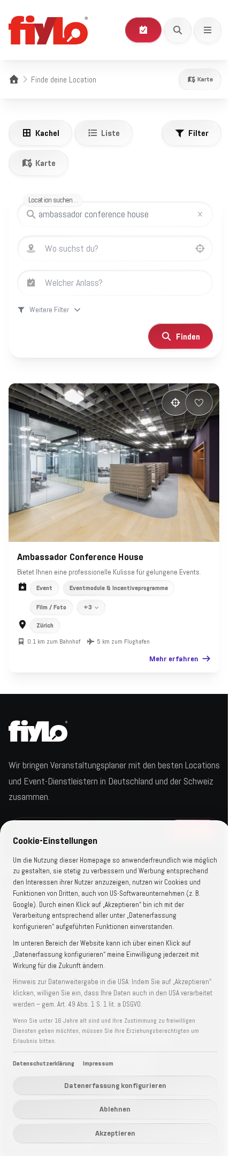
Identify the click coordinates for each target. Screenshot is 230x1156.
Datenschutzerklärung (43, 1063)
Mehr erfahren (165, 652)
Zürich (44, 619)
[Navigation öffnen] (207, 30)
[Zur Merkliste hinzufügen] (191, 402)
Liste (110, 133)
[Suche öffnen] (177, 30)
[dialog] (111, 982)
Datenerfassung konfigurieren (111, 1085)
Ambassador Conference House (80, 550)
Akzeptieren (111, 1133)
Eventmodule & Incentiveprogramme (119, 582)
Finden (180, 336)
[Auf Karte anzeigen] (167, 402)
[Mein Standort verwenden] (200, 248)
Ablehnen (111, 1109)
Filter (198, 133)
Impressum (98, 1063)
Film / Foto (51, 601)
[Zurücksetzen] (200, 214)
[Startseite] (14, 79)
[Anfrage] (143, 30)
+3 (87, 601)
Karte (205, 79)
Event (44, 582)
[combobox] (125, 248)
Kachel (47, 133)
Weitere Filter (49, 309)
